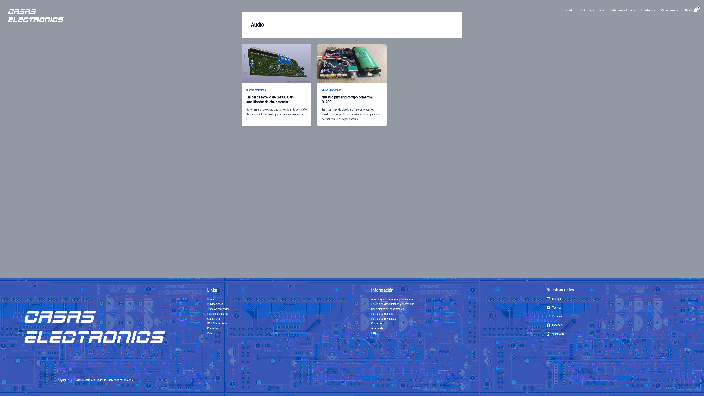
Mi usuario (668, 10)
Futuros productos (217, 314)
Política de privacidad (383, 318)
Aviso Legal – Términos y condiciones (393, 299)
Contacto (648, 10)
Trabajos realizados (218, 309)
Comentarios (214, 328)
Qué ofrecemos (590, 10)
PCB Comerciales (217, 323)
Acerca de (377, 328)
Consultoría (213, 318)
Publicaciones (215, 304)
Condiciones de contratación (387, 309)
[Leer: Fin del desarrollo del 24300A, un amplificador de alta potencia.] (276, 63)
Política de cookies (382, 314)
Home (210, 299)
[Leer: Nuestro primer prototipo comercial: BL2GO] (352, 63)
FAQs (374, 333)
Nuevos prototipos (256, 90)
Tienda (569, 10)
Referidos (212, 333)
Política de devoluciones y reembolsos (393, 304)
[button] (602, 10)
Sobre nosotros (621, 10)
